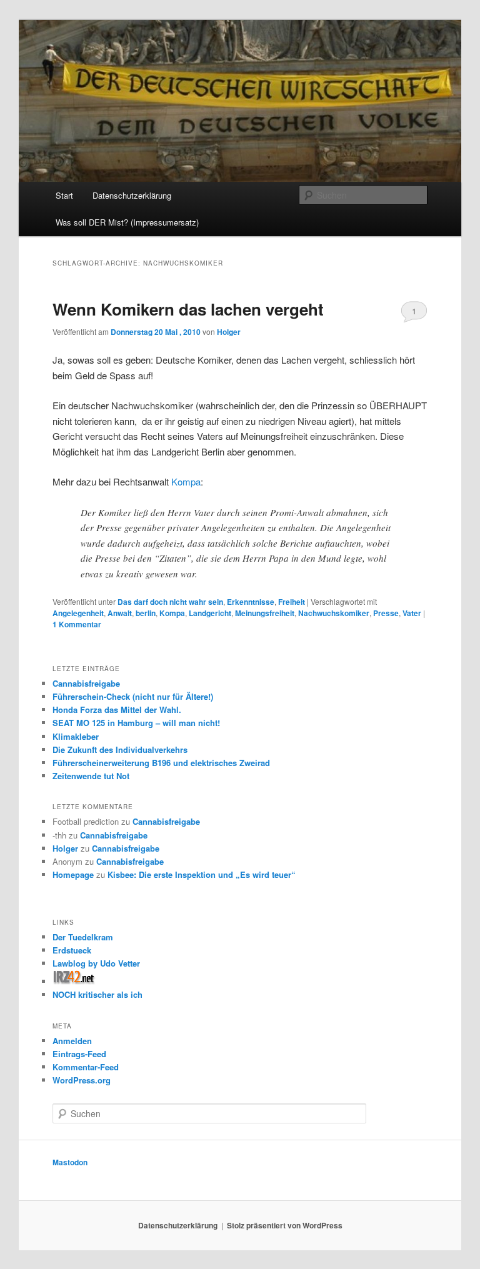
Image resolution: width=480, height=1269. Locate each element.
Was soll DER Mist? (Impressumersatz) (127, 222)
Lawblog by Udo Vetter (96, 963)
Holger (229, 331)
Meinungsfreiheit (264, 613)
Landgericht (210, 613)
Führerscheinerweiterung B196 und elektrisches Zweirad (161, 763)
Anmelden (72, 1041)
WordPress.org (81, 1080)
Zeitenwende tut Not (90, 776)
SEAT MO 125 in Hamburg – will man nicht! (136, 723)
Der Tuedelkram (82, 937)
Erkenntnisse (250, 601)
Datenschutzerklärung (131, 195)
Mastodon (70, 1162)
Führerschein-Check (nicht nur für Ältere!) (132, 696)
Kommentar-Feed (85, 1067)
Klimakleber (75, 736)
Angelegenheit (78, 613)
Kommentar (76, 624)
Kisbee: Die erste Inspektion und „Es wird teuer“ (202, 874)
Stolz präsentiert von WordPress (284, 1225)
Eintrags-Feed (79, 1054)
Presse (386, 613)
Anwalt (120, 613)
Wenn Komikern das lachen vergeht (188, 309)
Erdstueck (71, 950)
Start (64, 195)
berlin (146, 613)
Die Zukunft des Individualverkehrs (120, 749)
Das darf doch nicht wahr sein (170, 601)
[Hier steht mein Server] (74, 981)
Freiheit (291, 601)
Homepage (73, 874)
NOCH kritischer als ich (97, 994)
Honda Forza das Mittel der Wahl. (116, 709)
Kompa (186, 481)
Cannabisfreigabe (86, 683)
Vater (411, 613)
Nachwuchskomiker (333, 613)
